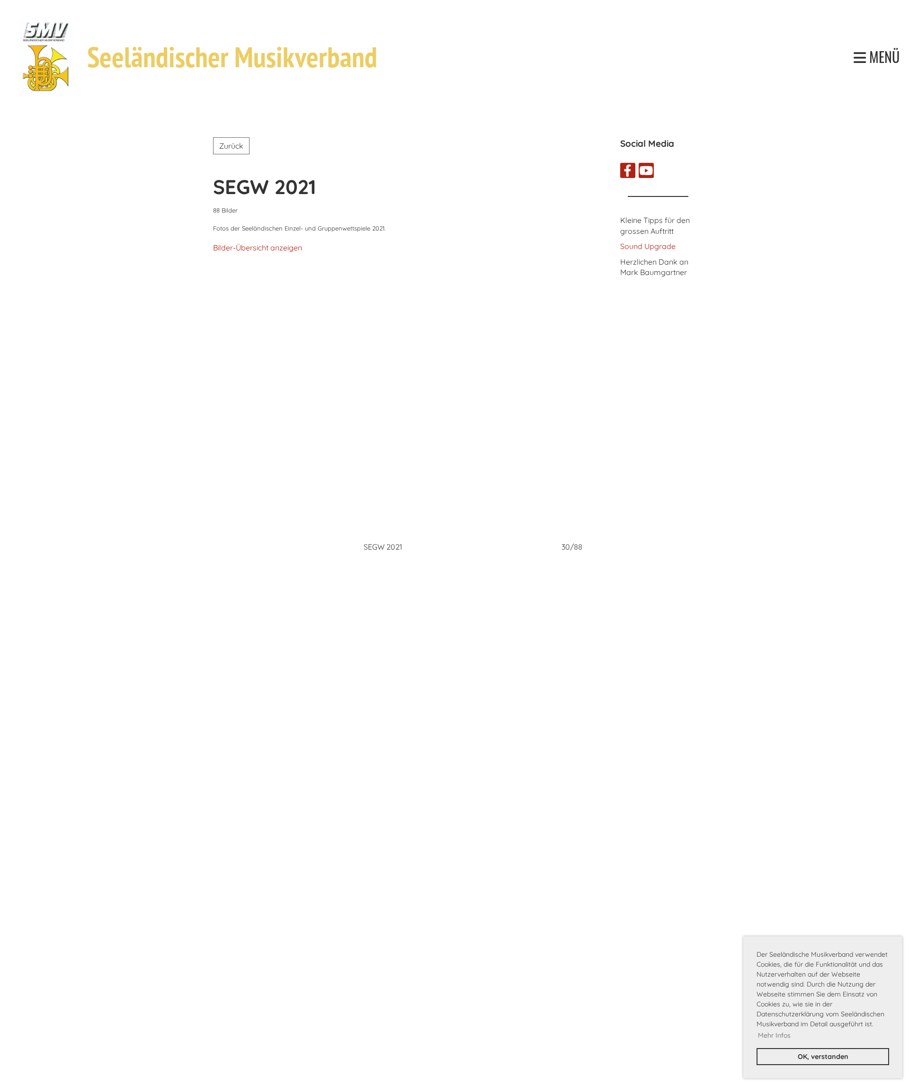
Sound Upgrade (648, 246)
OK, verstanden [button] (823, 1056)
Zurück (231, 146)
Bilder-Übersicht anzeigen (257, 247)
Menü (883, 57)
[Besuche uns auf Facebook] (627, 172)
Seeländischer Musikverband (232, 56)
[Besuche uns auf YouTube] (646, 172)
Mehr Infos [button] (774, 1035)
